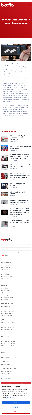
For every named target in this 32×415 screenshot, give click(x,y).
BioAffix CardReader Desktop (8, 343)
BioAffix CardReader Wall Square (9, 345)
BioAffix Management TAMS (7, 297)
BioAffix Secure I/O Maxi (6, 332)
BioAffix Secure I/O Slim (6, 371)
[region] (16, 399)
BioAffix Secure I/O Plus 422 (7, 329)
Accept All (16, 402)
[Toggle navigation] (30, 5)
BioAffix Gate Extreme (6, 265)
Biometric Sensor (7, 304)
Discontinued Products (9, 369)
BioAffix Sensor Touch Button (7, 355)
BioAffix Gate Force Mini (6, 276)
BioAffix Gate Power (5, 378)
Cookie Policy (11, 397)
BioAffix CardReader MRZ (7, 348)
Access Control (6, 262)
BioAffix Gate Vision (5, 267)
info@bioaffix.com (21, 252)
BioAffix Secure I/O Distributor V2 (8, 327)
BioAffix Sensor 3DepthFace (7, 315)
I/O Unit (3, 320)
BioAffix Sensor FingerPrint (7, 313)
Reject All (16, 412)
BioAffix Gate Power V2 (6, 279)
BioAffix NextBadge (5, 364)
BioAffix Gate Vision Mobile (7, 272)
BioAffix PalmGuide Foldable (7, 311)
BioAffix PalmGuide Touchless (8, 309)
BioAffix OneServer (5, 299)
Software (4, 285)
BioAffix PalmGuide (5, 306)
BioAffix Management (6, 295)
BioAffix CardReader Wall (7, 339)
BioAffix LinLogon (5, 290)
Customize (16, 407)
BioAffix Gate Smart (5, 274)
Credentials (5, 362)
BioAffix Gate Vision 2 (6, 269)
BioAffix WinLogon (5, 288)
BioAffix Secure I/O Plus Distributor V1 (9, 376)
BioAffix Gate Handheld (6, 281)
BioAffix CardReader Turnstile (8, 341)
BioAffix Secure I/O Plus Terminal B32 (9, 325)
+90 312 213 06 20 (20, 249)
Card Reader (5, 336)
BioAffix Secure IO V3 (5, 373)
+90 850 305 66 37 (21, 246)
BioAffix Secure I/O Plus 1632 (7, 322)
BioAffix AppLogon (5, 292)
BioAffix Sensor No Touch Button (8, 357)
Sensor (3, 352)
